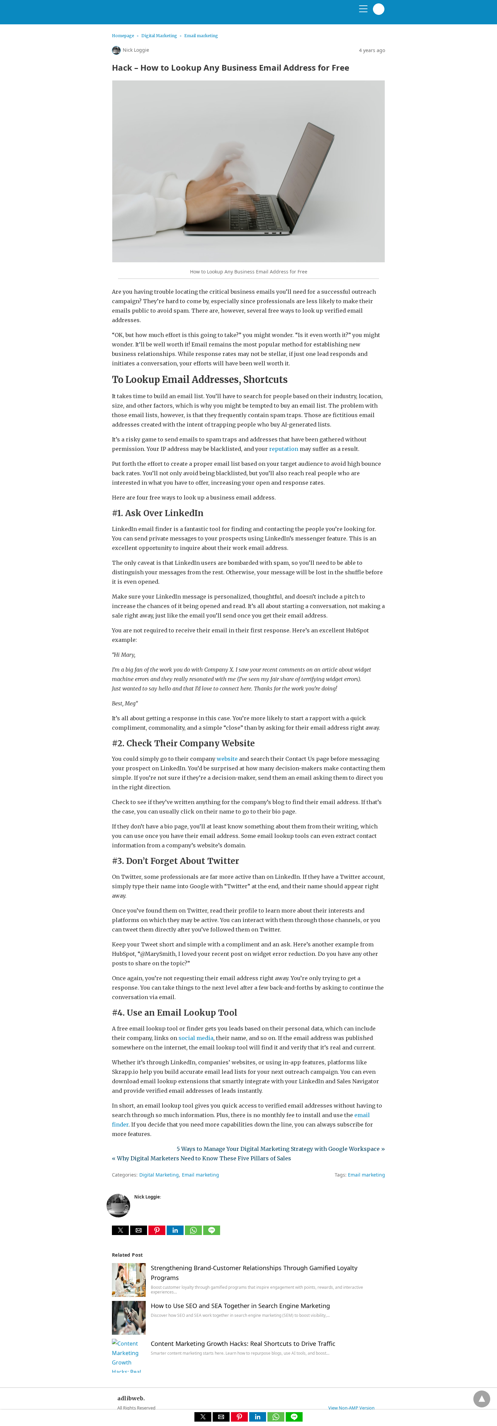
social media (196, 1038)
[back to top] (481, 1399)
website (227, 758)
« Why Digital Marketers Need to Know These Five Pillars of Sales (201, 1158)
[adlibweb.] (144, 15)
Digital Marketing (159, 35)
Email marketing (201, 35)
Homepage (123, 35)
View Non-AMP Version (351, 1408)
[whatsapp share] (194, 1233)
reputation (283, 448)
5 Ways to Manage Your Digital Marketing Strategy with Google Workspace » (281, 1148)
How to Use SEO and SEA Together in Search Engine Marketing (240, 1306)
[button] (120, 1230)
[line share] (211, 1233)
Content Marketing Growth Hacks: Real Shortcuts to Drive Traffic (243, 1343)
